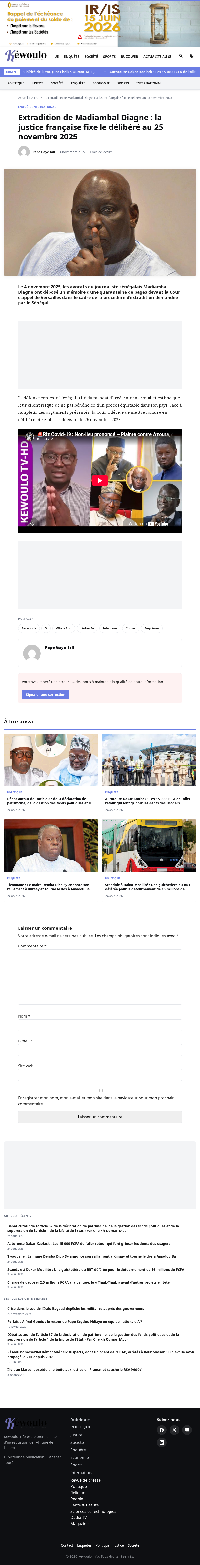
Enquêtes (84, 1498)
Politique (78, 1439)
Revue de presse (85, 1433)
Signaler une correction (45, 647)
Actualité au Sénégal (163, 10)
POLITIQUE (15, 36)
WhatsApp (63, 581)
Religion (77, 1446)
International (148, 36)
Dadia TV (78, 1470)
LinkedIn (87, 581)
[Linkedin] (162, 1396)
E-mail (25, 994)
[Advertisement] (100, 308)
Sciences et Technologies (93, 1464)
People (76, 1452)
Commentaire (32, 899)
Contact (67, 1498)
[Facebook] (162, 1383)
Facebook (29, 581)
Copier (131, 581)
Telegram (110, 581)
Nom (24, 969)
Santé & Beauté (84, 1458)
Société (91, 10)
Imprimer (152, 581)
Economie (101, 36)
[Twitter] (174, 1383)
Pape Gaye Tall (44, 105)
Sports (109, 10)
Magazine (79, 1477)
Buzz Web (129, 10)
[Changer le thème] (191, 10)
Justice (37, 36)
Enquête (71, 10)
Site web (26, 1019)
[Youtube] (187, 1383)
